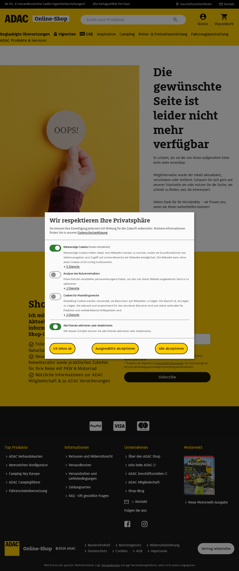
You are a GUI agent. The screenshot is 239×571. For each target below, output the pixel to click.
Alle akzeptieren (171, 348)
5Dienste (71, 267)
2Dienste (71, 289)
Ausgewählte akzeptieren (115, 348)
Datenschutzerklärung (92, 233)
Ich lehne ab (62, 348)
